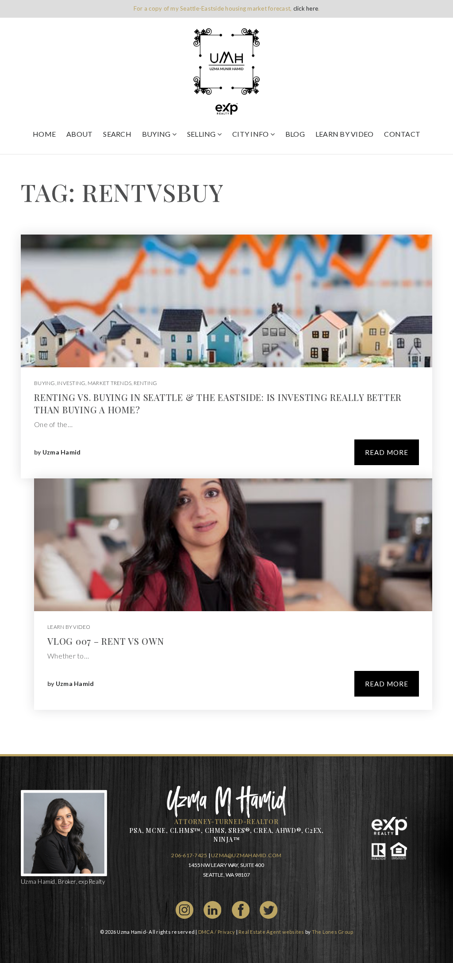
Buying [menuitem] (157, 134)
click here (306, 8)
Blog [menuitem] (295, 134)
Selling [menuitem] (202, 134)
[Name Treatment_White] (227, 800)
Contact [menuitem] (402, 134)
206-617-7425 (189, 855)
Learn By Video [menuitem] (344, 134)
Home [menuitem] (44, 134)
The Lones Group (332, 932)
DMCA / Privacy (216, 932)
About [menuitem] (79, 134)
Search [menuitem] (117, 134)
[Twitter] (268, 909)
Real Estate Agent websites (271, 932)
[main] (226, 454)
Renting (145, 383)
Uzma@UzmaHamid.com (246, 855)
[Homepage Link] (226, 60)
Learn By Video (69, 627)
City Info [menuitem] (251, 134)
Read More (386, 452)
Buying (44, 383)
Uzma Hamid (61, 452)
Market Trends (109, 383)
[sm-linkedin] (212, 909)
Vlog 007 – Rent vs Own (105, 641)
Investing (71, 383)
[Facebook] (241, 909)
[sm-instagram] (184, 909)
